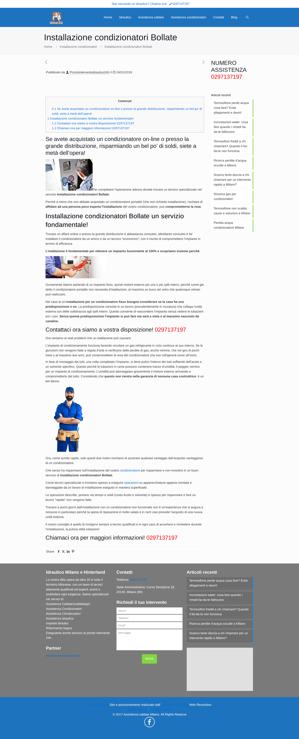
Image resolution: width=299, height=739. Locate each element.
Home (48, 46)
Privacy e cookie (161, 709)
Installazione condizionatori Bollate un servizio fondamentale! (90, 118)
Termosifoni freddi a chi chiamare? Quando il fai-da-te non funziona (231, 146)
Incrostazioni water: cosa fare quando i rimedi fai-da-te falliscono (231, 127)
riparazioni (131, 482)
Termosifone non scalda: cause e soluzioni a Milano (232, 211)
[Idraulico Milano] (56, 17)
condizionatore (130, 470)
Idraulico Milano (98, 704)
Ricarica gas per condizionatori (225, 196)
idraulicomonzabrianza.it (63, 655)
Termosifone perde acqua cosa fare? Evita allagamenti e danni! (231, 107)
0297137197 (180, 4)
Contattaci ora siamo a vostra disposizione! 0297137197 (93, 123)
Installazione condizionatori (78, 46)
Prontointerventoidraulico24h (89, 72)
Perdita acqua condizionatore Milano (229, 225)
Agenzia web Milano (174, 704)
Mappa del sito (137, 709)
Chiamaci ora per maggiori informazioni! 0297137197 (91, 128)
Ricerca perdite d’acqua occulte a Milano (230, 163)
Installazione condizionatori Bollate (128, 46)
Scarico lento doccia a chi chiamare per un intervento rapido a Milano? (232, 179)
